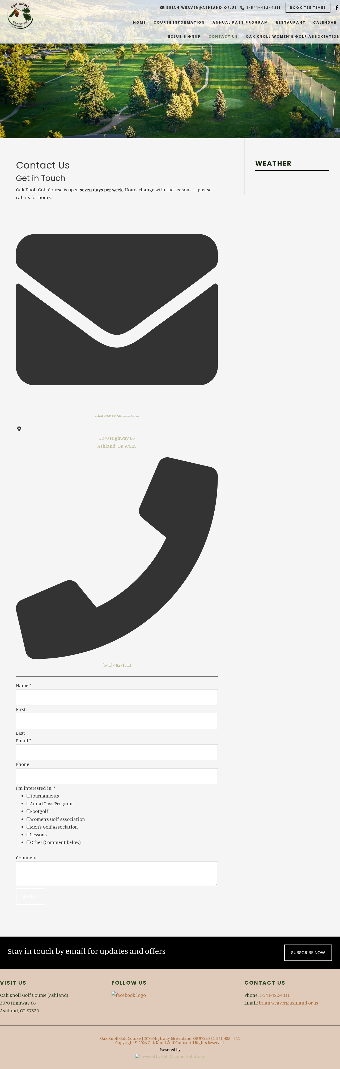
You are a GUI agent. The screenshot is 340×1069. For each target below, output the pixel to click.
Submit (30, 896)
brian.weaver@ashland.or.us (201, 7)
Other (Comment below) (55, 842)
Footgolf (39, 811)
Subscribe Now (308, 953)
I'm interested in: (35, 788)
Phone (22, 764)
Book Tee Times (308, 7)
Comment (26, 857)
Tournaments (44, 796)
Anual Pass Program (51, 803)
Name (23, 685)
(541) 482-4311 (117, 665)
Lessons (38, 834)
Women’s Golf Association (57, 819)
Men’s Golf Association (54, 827)
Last (20, 733)
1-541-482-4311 (263, 7)
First (21, 709)
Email (23, 740)
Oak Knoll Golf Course (20, 16)
